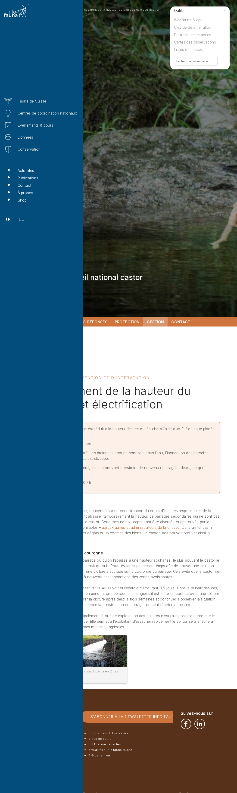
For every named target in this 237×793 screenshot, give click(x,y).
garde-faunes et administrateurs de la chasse (140, 527)
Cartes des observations (195, 42)
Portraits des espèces (192, 34)
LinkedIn (199, 724)
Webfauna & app (188, 20)
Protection (127, 322)
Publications (28, 178)
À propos (25, 192)
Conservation (29, 149)
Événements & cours (35, 125)
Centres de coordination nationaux (47, 113)
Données (25, 137)
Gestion (155, 322)
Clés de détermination (192, 27)
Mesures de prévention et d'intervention (95, 377)
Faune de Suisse (32, 101)
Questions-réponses (85, 322)
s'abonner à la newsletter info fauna (133, 716)
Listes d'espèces (188, 49)
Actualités (26, 170)
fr (8, 219)
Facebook (186, 724)
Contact (24, 185)
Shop (22, 200)
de (21, 219)
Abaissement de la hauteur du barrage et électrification (119, 9)
